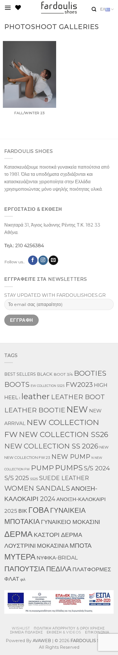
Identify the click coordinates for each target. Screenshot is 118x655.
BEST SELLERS (20, 374)
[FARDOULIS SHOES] (59, 7)
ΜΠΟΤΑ (81, 545)
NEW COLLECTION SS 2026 (51, 446)
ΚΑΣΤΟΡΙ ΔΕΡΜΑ (58, 534)
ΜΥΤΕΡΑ (20, 557)
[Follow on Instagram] (43, 260)
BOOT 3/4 (63, 374)
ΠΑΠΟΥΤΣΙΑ (24, 568)
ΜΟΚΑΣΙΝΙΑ (52, 545)
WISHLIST (21, 628)
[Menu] (7, 8)
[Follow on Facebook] (33, 260)
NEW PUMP (70, 457)
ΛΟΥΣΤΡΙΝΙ (20, 545)
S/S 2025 (16, 477)
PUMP (42, 467)
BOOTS (17, 384)
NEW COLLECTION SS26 (63, 434)
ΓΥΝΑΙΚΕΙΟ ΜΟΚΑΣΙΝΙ (70, 521)
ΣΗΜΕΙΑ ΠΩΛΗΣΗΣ (26, 632)
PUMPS (69, 467)
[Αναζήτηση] (94, 9)
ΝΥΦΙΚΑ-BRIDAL (57, 557)
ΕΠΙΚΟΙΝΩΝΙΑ (97, 632)
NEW (77, 409)
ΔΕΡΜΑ (18, 534)
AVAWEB (42, 640)
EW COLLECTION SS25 (47, 386)
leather (35, 396)
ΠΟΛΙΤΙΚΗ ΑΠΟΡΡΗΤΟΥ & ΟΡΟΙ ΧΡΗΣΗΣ (69, 628)
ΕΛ (102, 9)
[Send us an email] (53, 260)
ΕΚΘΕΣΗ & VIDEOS (64, 632)
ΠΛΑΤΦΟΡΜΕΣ (91, 569)
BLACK (44, 374)
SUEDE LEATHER (64, 478)
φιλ (22, 579)
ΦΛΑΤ (11, 579)
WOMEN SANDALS (37, 488)
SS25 (34, 479)
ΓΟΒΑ (38, 510)
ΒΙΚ (22, 510)
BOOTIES (90, 373)
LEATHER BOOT (78, 397)
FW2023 (79, 385)
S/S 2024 (97, 468)
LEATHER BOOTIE (34, 410)
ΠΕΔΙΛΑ (58, 569)
